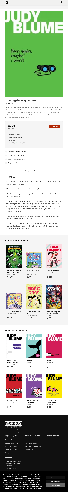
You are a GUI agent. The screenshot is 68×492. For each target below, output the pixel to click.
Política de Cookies (11, 449)
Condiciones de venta (11, 443)
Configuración (55, 485)
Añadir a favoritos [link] (14, 134)
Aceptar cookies (55, 477)
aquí (40, 488)
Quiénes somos (29, 440)
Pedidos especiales (31, 443)
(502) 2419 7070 (11, 468)
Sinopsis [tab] (28, 171)
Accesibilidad (29, 449)
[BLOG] (24, 431)
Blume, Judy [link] (10, 104)
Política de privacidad (11, 446)
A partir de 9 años (29, 7)
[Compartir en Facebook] (9, 143)
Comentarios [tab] (38, 171)
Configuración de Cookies (12, 453)
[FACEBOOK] (7, 431)
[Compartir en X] (13, 143)
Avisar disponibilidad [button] (15, 137)
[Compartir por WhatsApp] (16, 143)
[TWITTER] (11, 431)
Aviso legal (8, 440)
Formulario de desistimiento (33, 446)
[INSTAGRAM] (16, 431)
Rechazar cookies (56, 481)
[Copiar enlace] (23, 143)
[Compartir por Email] (20, 143)
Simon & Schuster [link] (20, 152)
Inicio (7, 7)
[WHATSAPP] (20, 431)
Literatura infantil (16, 7)
